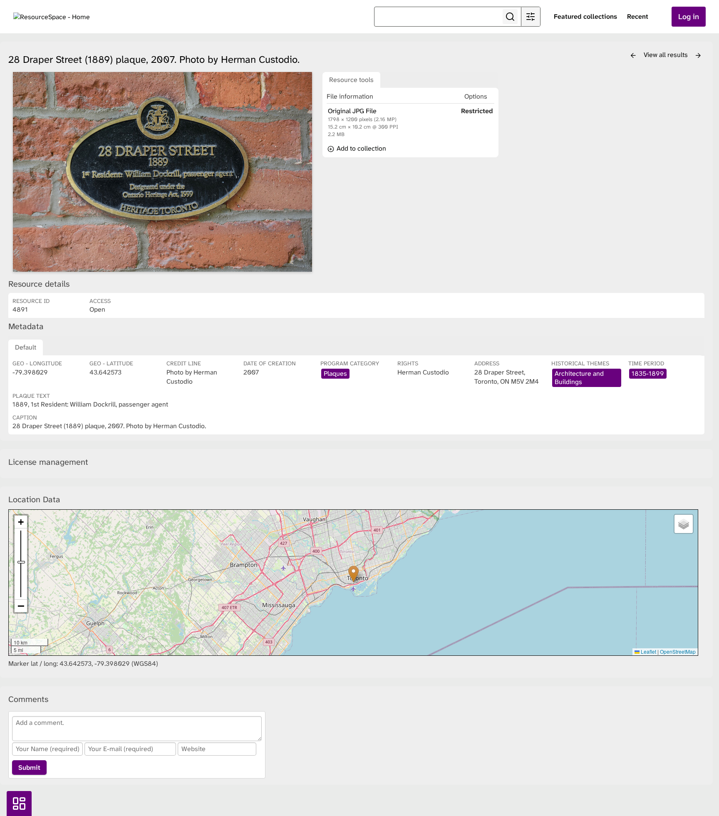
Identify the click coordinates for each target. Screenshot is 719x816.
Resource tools (351, 79)
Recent (637, 16)
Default (25, 347)
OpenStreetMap (678, 651)
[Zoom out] (21, 606)
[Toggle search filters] (530, 16)
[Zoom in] (21, 522)
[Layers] (683, 524)
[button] (353, 574)
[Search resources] (510, 16)
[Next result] (698, 56)
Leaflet (648, 651)
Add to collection (360, 148)
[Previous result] (633, 56)
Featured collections (585, 16)
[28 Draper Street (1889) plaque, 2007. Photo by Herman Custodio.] (162, 172)
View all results (666, 54)
